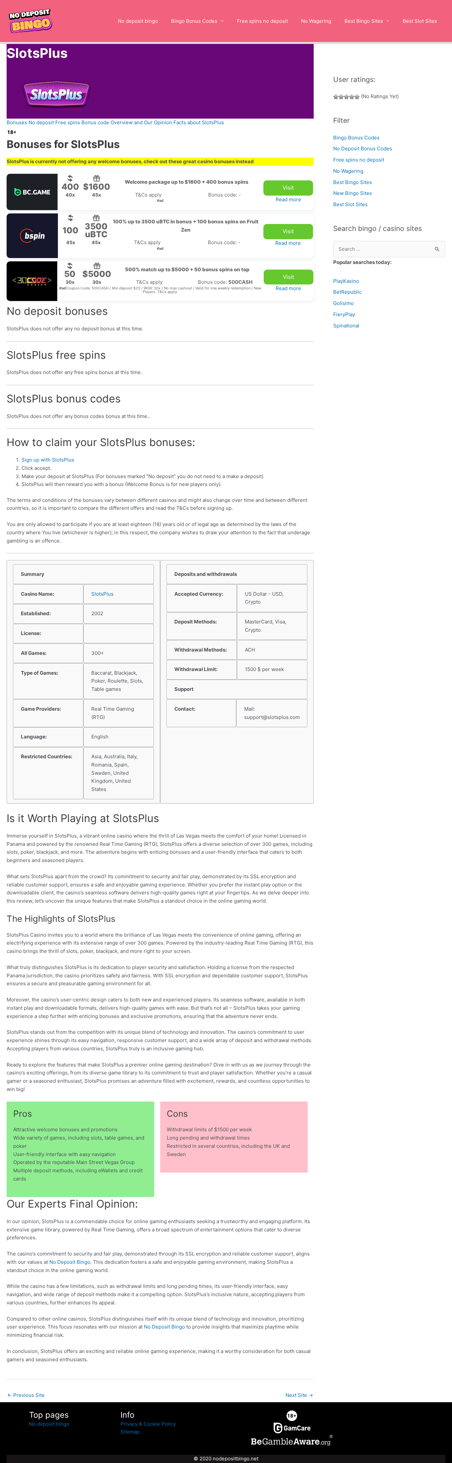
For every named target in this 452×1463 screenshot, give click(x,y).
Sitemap (130, 1432)
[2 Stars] (341, 96)
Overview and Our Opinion (141, 122)
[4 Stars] (351, 96)
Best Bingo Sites (363, 21)
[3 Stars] (346, 96)
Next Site (299, 1395)
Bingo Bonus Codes (194, 21)
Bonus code (95, 122)
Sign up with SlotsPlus (48, 460)
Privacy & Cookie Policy (148, 1424)
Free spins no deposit (262, 21)
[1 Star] (336, 96)
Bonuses (17, 122)
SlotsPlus (102, 594)
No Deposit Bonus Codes (362, 148)
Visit (288, 187)
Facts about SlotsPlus (198, 122)
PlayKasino (346, 281)
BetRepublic (347, 292)
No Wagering (316, 21)
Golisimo (343, 303)
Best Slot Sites (420, 21)
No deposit (41, 122)
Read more (288, 199)
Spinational (346, 325)
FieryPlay (344, 314)
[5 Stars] (357, 96)
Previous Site (26, 1395)
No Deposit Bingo (69, 1262)
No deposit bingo (138, 21)
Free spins (67, 122)
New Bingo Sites (352, 193)
